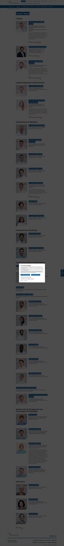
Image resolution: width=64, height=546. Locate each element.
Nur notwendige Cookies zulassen (25, 274)
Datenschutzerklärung (26, 269)
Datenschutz (22, 280)
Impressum (25, 280)
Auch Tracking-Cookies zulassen (36, 274)
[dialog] (32, 273)
